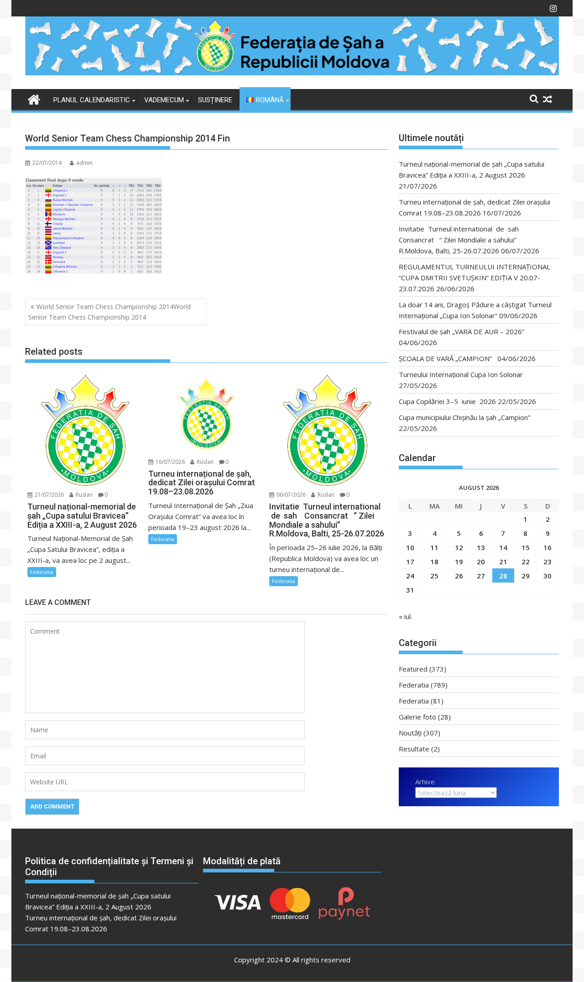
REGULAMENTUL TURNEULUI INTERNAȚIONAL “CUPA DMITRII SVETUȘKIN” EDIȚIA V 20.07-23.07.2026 (474, 277)
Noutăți (410, 732)
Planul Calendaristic (91, 100)
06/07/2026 (290, 495)
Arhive (425, 781)
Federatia (41, 571)
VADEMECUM (164, 100)
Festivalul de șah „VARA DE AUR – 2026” (461, 331)
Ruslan (83, 495)
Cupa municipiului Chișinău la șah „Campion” (464, 417)
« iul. (405, 616)
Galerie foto (417, 716)
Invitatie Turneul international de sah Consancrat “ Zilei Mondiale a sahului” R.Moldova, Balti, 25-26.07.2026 (461, 239)
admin (84, 163)
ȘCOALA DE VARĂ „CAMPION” (447, 358)
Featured (413, 668)
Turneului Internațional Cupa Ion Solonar (461, 374)
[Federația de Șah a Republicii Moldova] (292, 72)
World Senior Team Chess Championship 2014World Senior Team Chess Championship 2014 (109, 311)
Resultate (414, 748)
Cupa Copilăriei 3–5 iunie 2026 (447, 401)
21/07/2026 (48, 495)
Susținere (215, 100)
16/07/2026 (169, 462)
